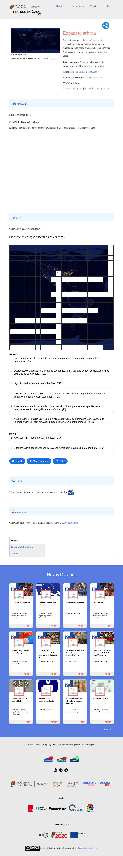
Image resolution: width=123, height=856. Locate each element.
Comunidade (78, 5)
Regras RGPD (40, 744)
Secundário (90, 88)
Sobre (30, 744)
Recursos (60, 5)
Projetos (94, 5)
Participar (79, 744)
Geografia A (103, 88)
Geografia (78, 88)
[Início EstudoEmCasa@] (25, 6)
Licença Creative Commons (88, 848)
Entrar (107, 5)
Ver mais (106, 729)
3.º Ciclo (67, 88)
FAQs (49, 744)
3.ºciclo (56, 522)
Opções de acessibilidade (63, 744)
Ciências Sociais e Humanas (83, 71)
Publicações (90, 744)
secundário (73, 522)
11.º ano (98, 77)
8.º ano (89, 77)
